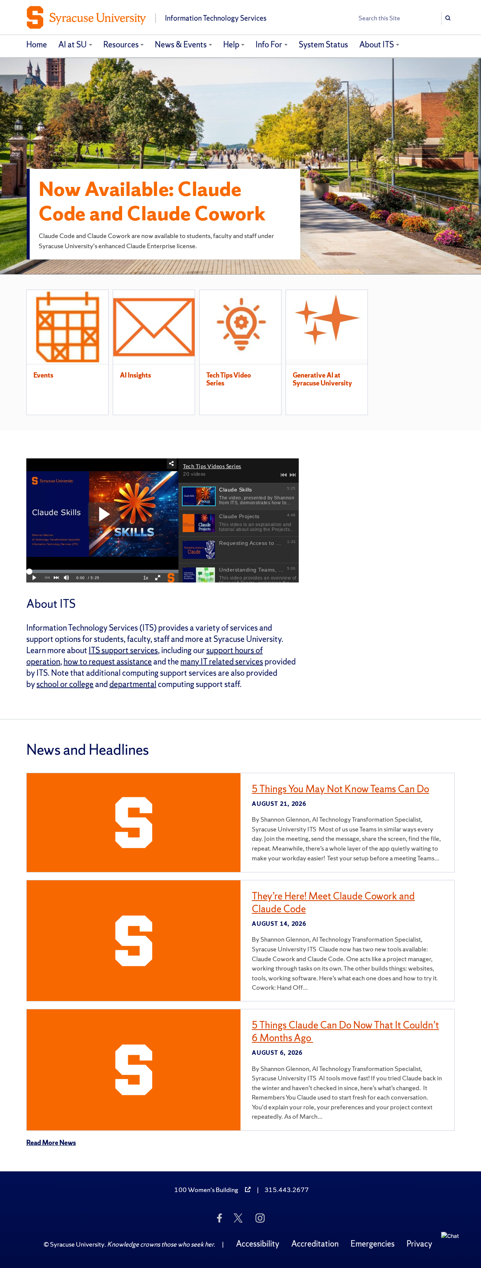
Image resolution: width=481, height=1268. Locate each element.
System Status (323, 44)
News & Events (181, 44)
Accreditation (315, 1243)
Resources (121, 44)
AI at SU (72, 44)
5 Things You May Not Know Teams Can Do (340, 788)
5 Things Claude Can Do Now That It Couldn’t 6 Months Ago (345, 1031)
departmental (132, 684)
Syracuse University (77, 1244)
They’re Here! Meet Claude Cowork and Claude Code (333, 902)
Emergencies (373, 1243)
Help (231, 44)
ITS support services (123, 650)
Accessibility (257, 1243)
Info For (269, 44)
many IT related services (221, 661)
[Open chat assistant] (453, 1243)
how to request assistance (108, 661)
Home (36, 44)
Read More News (51, 1142)
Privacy (419, 1243)
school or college (65, 684)
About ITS (376, 44)
